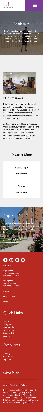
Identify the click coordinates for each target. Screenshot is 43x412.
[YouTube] (23, 260)
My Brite (7, 359)
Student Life (9, 327)
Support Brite (9, 333)
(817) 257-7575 (9, 297)
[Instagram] (11, 260)
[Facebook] (5, 260)
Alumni (6, 336)
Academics (8, 330)
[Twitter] (17, 260)
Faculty (6, 353)
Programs (7, 324)
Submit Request (12, 240)
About (6, 321)
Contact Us (8, 356)
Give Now (11, 372)
